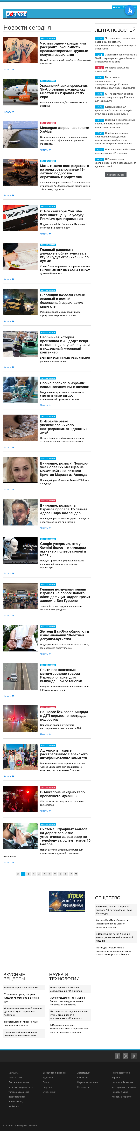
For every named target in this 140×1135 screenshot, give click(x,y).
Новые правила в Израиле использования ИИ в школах (64, 384)
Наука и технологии (87, 1082)
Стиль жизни (49, 1091)
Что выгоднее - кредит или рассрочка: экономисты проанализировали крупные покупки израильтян (64, 49)
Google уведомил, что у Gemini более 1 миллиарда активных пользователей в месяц (63, 549)
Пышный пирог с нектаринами (21, 987)
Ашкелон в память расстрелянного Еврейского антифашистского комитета (64, 754)
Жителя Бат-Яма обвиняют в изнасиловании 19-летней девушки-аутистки (64, 635)
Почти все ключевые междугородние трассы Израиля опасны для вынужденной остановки (61, 675)
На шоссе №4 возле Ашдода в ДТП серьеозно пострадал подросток (64, 715)
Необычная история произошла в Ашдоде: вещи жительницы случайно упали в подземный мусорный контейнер (65, 344)
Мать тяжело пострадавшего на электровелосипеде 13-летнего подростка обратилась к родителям (64, 171)
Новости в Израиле (121, 1096)
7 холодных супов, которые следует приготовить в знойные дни (21, 997)
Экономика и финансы (54, 1072)
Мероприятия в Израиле (124, 1087)
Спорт (46, 1082)
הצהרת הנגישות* (16, 1077)
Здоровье (48, 1077)
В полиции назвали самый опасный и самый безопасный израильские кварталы (62, 300)
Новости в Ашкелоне (122, 1082)
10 (70, 874)
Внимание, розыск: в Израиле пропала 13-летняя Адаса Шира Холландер (63, 509)
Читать (7, 69)
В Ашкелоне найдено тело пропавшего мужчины (62, 793)
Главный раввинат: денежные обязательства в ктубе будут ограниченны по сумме (64, 255)
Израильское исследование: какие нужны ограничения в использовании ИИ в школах (69, 1015)
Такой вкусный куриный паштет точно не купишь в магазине (21, 1033)
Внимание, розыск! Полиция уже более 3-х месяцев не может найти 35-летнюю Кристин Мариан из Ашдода (64, 469)
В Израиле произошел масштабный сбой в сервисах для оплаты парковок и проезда (69, 1028)
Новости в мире (120, 1091)
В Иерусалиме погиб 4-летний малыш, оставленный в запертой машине (114, 937)
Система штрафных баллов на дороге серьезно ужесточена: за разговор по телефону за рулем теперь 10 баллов (65, 836)
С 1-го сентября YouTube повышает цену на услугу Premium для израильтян (61, 214)
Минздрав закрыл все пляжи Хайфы (64, 129)
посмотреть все (115, 174)
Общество (82, 1077)
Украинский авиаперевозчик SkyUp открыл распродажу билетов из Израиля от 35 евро (64, 91)
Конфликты (83, 1087)
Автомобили (83, 1072)
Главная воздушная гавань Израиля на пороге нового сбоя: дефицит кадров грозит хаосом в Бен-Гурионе (65, 595)
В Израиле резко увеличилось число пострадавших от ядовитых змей (63, 427)
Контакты (13, 1072)
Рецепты (47, 1087)
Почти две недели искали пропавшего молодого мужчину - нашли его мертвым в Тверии (114, 951)
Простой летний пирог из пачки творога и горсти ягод (21, 1023)
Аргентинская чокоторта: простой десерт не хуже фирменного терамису (23, 1011)
